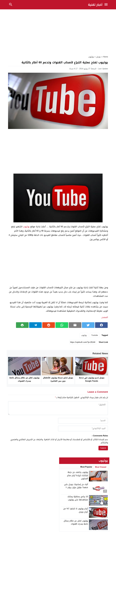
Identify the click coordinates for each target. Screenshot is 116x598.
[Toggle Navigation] (106, 4)
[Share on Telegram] (35, 325)
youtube (94, 335)
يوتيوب (91, 57)
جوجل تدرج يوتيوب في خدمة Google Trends (91, 379)
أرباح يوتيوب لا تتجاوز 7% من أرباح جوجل (75, 510)
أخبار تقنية (95, 4)
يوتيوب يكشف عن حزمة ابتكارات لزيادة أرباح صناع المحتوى (77, 475)
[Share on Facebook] (101, 325)
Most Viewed (100, 467)
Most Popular (86, 467)
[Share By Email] (75, 325)
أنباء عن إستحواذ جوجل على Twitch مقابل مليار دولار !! (76, 486)
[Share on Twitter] (88, 325)
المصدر (105, 317)
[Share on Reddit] (48, 325)
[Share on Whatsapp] (61, 325)
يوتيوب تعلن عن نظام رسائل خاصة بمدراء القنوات (24, 379)
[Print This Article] (22, 325)
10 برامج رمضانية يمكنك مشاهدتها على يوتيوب (77, 498)
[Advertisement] (58, 31)
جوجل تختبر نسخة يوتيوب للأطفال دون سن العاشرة (58, 379)
